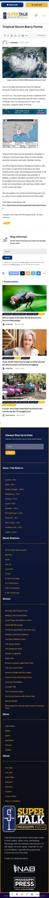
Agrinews (7, 314)
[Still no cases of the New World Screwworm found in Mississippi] (24, 298)
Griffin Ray (9, 324)
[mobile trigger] (37, 16)
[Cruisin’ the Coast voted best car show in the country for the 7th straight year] (24, 386)
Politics (25, 358)
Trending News (9, 405)
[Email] (15, 36)
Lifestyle (33, 402)
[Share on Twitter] (11, 36)
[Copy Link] (19, 36)
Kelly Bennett (10, 415)
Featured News (19, 314)
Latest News (32, 314)
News (7, 223)
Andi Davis (14, 42)
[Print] (22, 36)
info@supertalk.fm (21, 858)
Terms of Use (25, 262)
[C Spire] (24, 111)
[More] (26, 36)
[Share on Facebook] (8, 36)
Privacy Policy (16, 264)
